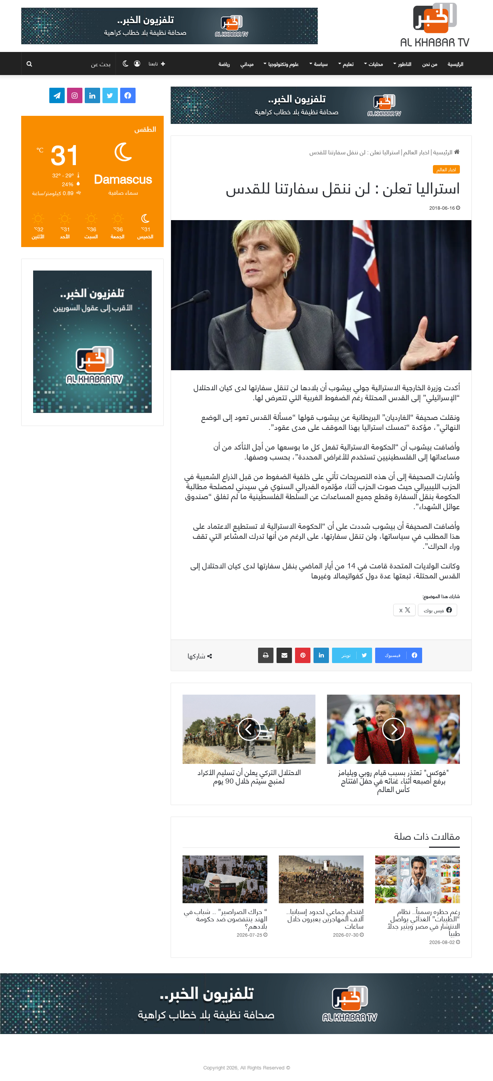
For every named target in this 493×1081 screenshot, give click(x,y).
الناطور (404, 63)
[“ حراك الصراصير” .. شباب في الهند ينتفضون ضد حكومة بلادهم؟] (225, 879)
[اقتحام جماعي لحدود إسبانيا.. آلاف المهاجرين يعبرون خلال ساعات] (321, 879)
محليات (376, 63)
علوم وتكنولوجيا (283, 63)
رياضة (224, 63)
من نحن (430, 63)
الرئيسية (456, 63)
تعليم (348, 63)
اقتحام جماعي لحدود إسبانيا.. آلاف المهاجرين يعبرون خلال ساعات (325, 918)
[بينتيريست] (302, 655)
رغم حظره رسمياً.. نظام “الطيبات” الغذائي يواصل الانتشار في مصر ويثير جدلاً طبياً (423, 921)
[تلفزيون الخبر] (433, 24)
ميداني (247, 63)
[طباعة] (265, 655)
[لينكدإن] (321, 655)
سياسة (321, 63)
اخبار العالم (416, 151)
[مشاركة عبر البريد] (284, 655)
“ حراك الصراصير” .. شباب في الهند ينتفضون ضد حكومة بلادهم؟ (225, 918)
